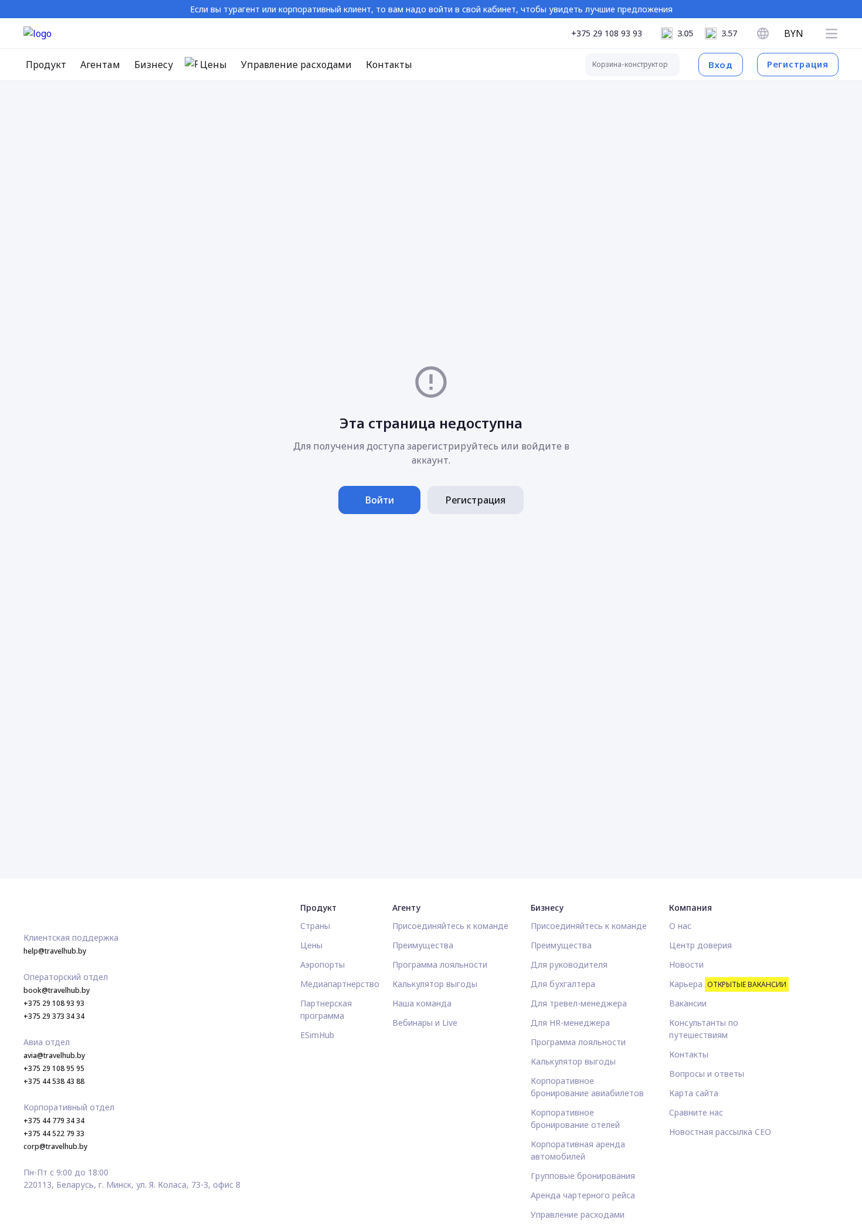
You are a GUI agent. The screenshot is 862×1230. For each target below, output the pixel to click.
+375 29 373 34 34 (53, 1016)
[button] (831, 33)
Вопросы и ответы (706, 1073)
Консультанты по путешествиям (703, 1028)
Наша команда (422, 1003)
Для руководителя (569, 964)
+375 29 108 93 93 (606, 33)
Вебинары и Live (424, 1022)
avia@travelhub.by (54, 1055)
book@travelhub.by (56, 990)
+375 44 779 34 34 (53, 1121)
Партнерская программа (326, 1009)
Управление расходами (578, 1214)
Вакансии (688, 1003)
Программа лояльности (439, 964)
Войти (379, 500)
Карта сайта (693, 1093)
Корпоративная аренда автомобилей (578, 1150)
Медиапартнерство (339, 983)
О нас (680, 925)
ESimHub (317, 1034)
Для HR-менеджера (570, 1022)
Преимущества (422, 945)
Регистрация (798, 64)
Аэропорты (322, 964)
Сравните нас (696, 1112)
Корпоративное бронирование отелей (575, 1118)
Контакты (688, 1054)
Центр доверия (700, 945)
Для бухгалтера (563, 983)
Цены (311, 945)
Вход (720, 64)
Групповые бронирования (583, 1175)
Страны (315, 925)
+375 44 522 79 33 (53, 1133)
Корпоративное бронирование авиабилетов (587, 1087)
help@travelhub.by (54, 951)
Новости (686, 964)
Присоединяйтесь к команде (450, 925)
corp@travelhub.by (55, 1146)
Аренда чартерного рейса (583, 1195)
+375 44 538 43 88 (53, 1081)
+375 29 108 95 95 (53, 1068)
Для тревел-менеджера (579, 1003)
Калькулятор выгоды (434, 983)
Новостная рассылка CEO (720, 1131)
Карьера (727, 983)
